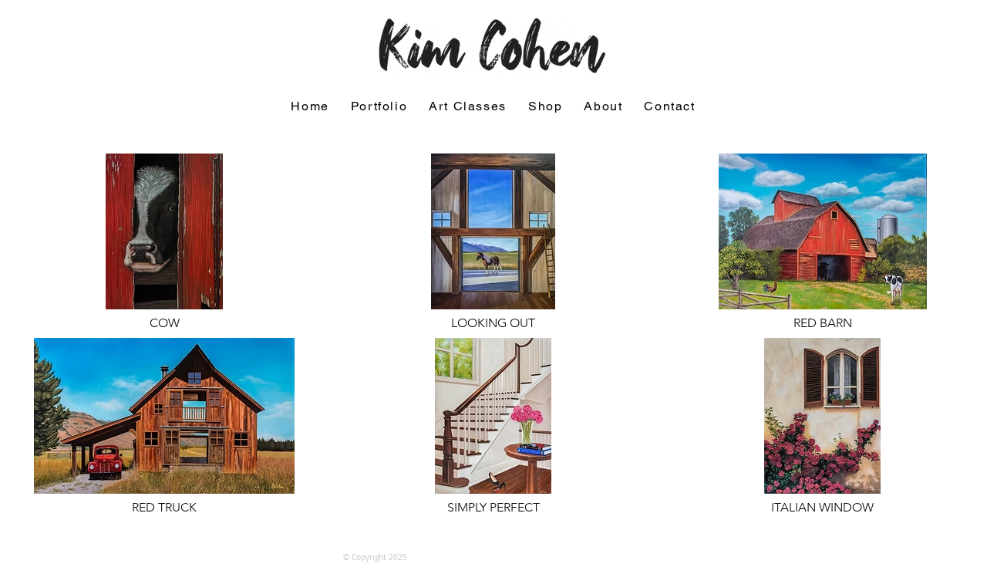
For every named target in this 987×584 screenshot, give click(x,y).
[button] (379, 107)
